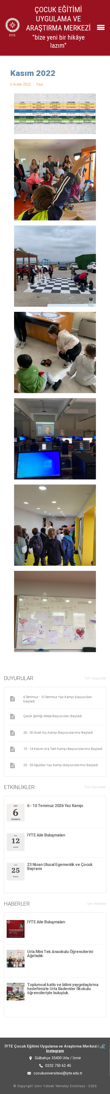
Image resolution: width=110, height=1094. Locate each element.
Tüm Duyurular (95, 678)
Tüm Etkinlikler (95, 787)
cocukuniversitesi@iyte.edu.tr (58, 1073)
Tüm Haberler (96, 904)
